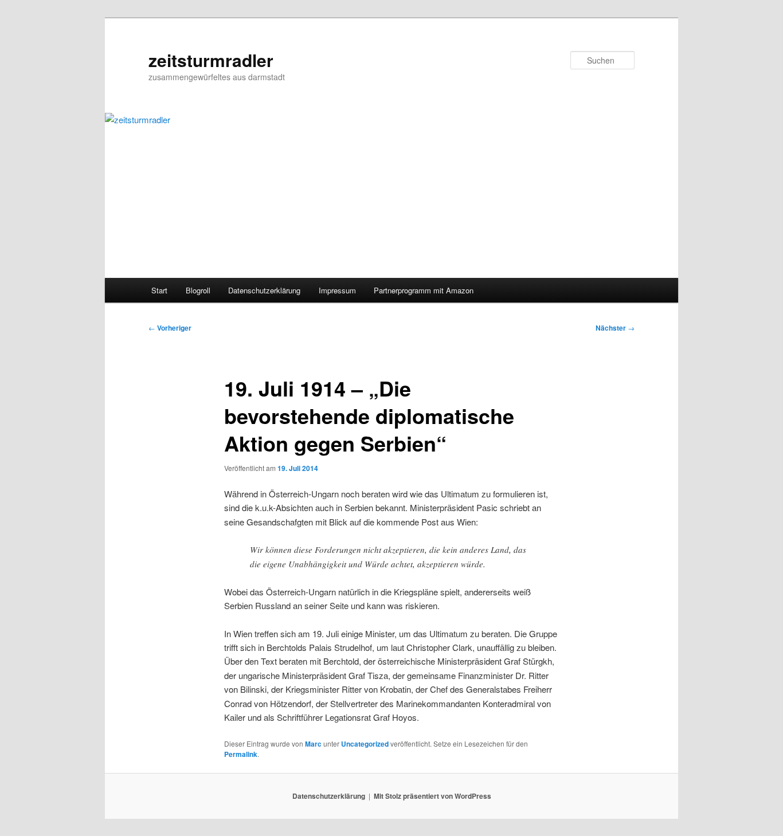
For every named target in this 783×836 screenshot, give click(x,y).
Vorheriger (169, 328)
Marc (313, 744)
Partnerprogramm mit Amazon (423, 290)
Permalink (240, 754)
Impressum (337, 290)
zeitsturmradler (210, 60)
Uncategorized (365, 744)
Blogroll (198, 290)
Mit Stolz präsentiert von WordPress (432, 796)
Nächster (615, 328)
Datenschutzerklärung (264, 290)
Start (159, 290)
